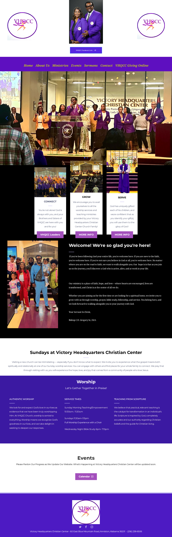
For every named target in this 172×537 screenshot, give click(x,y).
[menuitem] (28, 65)
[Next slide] (165, 118)
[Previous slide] (7, 118)
